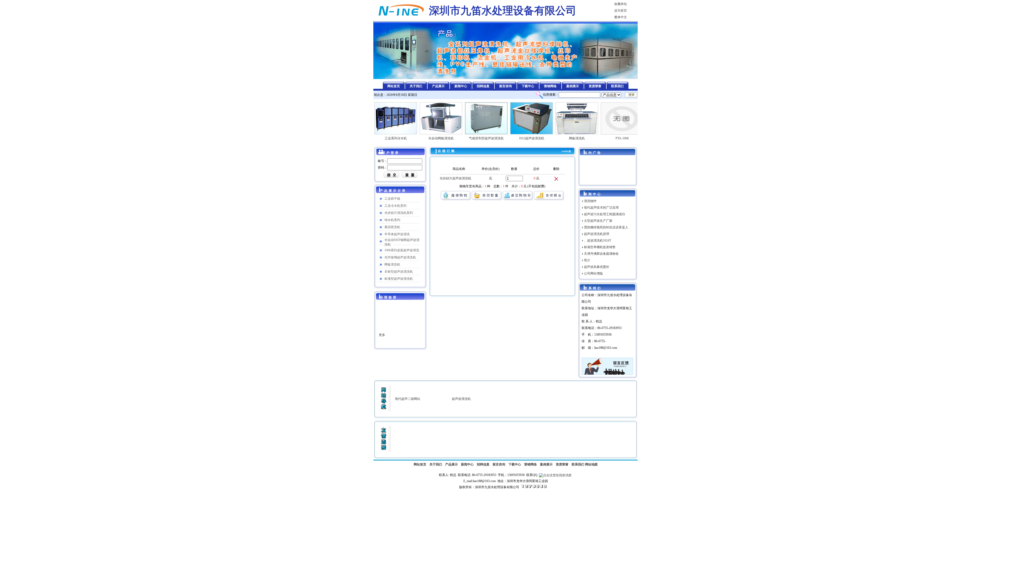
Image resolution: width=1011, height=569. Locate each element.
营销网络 (530, 464)
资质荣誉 (562, 464)
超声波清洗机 (461, 399)
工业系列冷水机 (380, 138)
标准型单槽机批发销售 (600, 247)
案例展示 (546, 464)
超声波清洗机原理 (596, 234)
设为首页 (620, 10)
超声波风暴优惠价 (596, 267)
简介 (587, 260)
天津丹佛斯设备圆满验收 (601, 254)
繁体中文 (620, 17)
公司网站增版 (593, 273)
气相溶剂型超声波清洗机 (470, 138)
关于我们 (435, 464)
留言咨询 (499, 464)
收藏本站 (620, 4)
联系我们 (578, 464)
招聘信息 (483, 464)
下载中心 (514, 464)
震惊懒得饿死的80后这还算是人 (606, 227)
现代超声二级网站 (407, 399)
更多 (382, 323)
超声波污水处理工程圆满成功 (604, 214)
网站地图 (591, 464)
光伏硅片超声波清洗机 (455, 178)
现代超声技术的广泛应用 (601, 207)
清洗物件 (590, 201)
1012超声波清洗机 (515, 138)
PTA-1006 (606, 138)
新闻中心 (467, 464)
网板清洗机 (561, 138)
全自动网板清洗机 (425, 138)
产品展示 (451, 464)
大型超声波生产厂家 (598, 221)
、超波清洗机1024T (597, 240)
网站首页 (420, 464)
